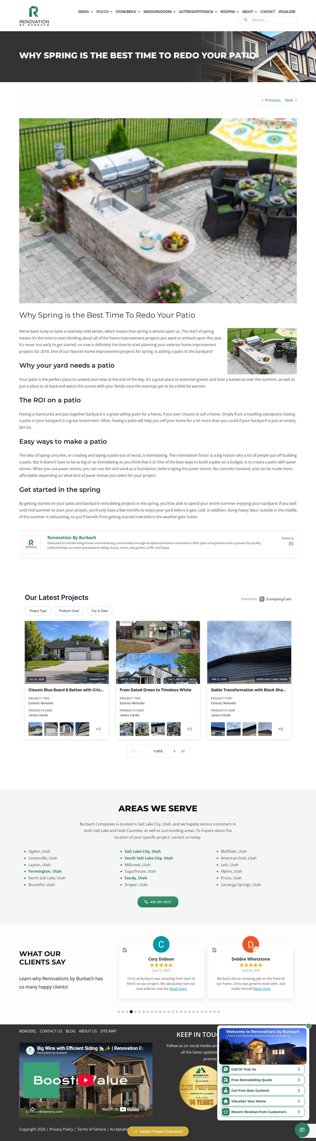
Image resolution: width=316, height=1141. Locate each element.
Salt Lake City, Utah (143, 851)
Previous (273, 100)
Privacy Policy (61, 1129)
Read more (161, 994)
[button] (119, 1012)
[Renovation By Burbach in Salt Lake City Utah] (34, 7)
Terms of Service (91, 1129)
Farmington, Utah (45, 871)
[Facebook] (291, 543)
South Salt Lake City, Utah (149, 858)
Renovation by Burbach (71, 537)
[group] (161, 974)
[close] (308, 1026)
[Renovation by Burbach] (31, 538)
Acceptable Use (123, 1129)
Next (289, 100)
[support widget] (302, 1129)
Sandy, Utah (136, 878)
